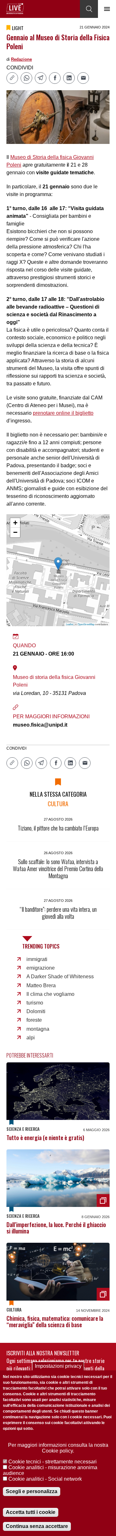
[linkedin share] (69, 78)
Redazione (21, 59)
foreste (34, 1020)
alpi (30, 1037)
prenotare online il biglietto (63, 413)
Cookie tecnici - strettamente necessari (52, 1461)
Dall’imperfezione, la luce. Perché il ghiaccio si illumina (56, 1227)
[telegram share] (40, 78)
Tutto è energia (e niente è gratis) (45, 1137)
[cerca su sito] (89, 9)
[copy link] (12, 78)
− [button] (15, 532)
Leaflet (69, 624)
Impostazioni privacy (58, 1366)
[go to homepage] (15, 8)
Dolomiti (35, 1011)
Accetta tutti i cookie (30, 1512)
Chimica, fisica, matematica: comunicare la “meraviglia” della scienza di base (54, 1321)
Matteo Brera (41, 985)
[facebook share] (55, 78)
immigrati (36, 959)
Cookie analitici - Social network (45, 1479)
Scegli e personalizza (31, 1491)
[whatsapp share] (26, 78)
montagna (37, 1029)
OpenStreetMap (86, 624)
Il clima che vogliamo (50, 994)
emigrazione (40, 968)
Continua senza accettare (37, 1526)
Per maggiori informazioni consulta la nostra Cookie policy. (58, 1447)
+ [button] (15, 523)
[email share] (83, 78)
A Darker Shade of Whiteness (60, 976)
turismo (34, 1002)
